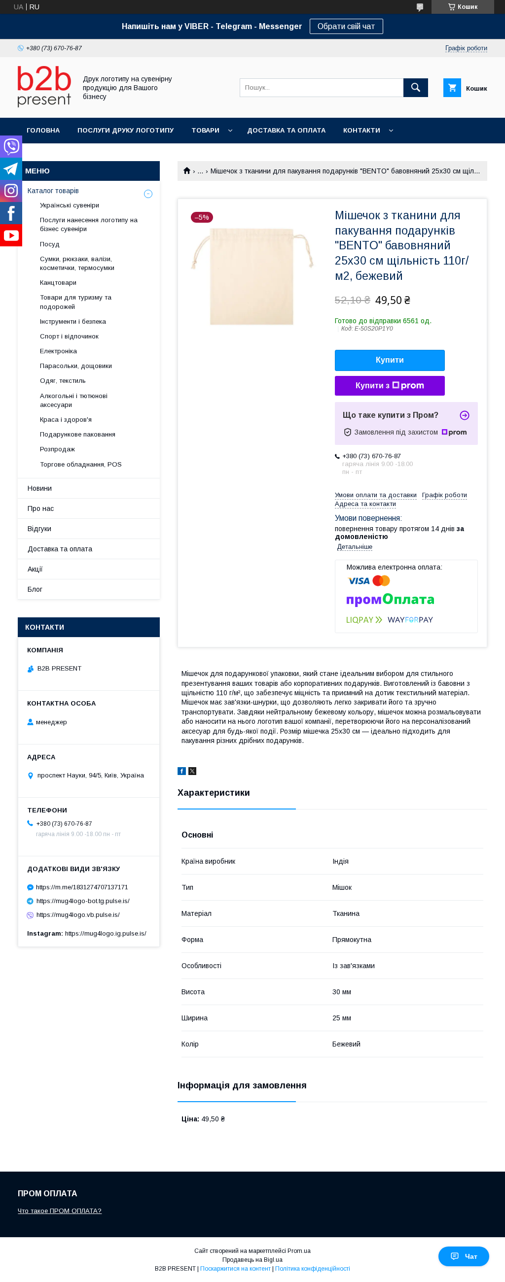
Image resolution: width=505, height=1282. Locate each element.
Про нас (41, 508)
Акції (35, 569)
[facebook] (182, 772)
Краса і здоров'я (66, 419)
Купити (390, 360)
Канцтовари (58, 282)
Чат (471, 1256)
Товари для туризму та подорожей (75, 302)
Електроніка (58, 351)
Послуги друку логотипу (125, 130)
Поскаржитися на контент (235, 1268)
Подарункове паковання (77, 434)
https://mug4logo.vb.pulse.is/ (78, 914)
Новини (40, 488)
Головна (43, 130)
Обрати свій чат (346, 26)
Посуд (50, 244)
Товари (205, 130)
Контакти (361, 130)
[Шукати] (415, 87)
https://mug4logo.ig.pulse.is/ (105, 933)
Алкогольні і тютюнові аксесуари (74, 400)
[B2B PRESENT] (44, 105)
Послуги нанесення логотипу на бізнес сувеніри (89, 224)
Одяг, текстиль (63, 380)
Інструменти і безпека (73, 321)
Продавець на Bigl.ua (252, 1259)
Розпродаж (57, 449)
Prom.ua (299, 1251)
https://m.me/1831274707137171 (82, 887)
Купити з (373, 385)
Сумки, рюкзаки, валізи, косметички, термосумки (77, 263)
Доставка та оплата (286, 130)
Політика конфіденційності (312, 1268)
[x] (192, 772)
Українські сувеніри (69, 205)
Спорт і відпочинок (69, 336)
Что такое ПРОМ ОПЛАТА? (60, 1211)
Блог (35, 589)
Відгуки (39, 529)
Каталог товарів (53, 191)
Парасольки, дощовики (76, 366)
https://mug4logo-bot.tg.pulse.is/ (83, 901)
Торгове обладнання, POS (81, 464)
